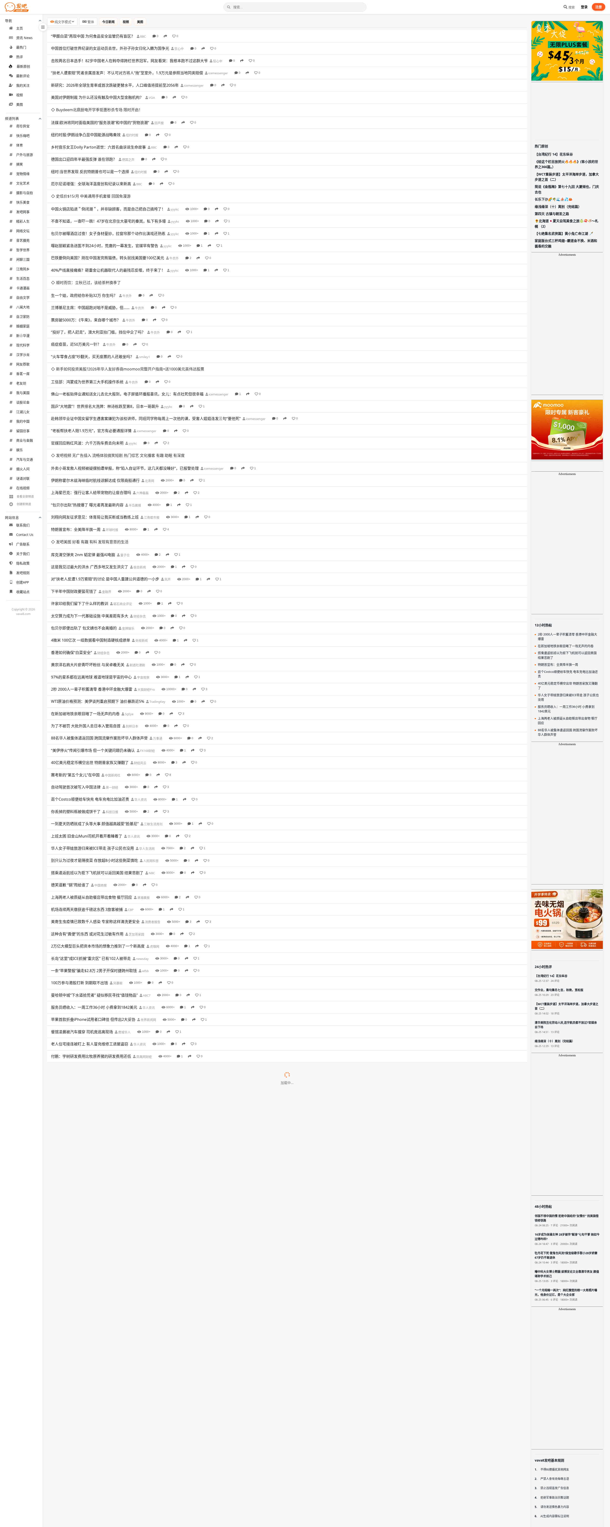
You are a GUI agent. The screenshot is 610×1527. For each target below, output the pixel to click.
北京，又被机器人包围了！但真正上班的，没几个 (93, 1492)
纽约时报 (131, 122)
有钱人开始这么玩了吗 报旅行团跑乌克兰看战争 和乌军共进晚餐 (105, 1247)
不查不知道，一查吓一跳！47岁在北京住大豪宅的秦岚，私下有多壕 (108, 195)
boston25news (151, 1003)
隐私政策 (23, 563)
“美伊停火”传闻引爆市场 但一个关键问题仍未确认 (93, 672)
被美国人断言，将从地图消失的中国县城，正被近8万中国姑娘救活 (107, 1467)
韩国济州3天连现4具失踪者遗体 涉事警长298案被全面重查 (100, 1076)
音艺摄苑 (23, 240)
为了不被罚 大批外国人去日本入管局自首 (86, 648)
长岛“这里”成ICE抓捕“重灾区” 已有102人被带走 (91, 880)
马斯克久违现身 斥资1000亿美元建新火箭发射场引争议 (97, 1064)
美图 (19, 104)
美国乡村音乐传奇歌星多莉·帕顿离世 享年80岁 (90, 1137)
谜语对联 (23, 478)
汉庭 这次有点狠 (65, 1210)
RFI (136, 1137)
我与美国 (23, 392)
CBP (130, 831)
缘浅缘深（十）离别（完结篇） (558, 206)
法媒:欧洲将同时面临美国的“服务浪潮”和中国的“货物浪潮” (100, 109)
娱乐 (19, 450)
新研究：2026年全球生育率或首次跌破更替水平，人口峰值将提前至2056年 (115, 85)
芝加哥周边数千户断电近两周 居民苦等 (84, 990)
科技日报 (111, 734)
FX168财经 (147, 672)
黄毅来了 (140, 1040)
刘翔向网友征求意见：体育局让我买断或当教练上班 (95, 452)
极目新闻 (139, 489)
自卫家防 (23, 316)
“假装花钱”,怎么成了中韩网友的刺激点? (84, 1333)
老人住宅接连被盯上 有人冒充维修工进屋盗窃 (89, 966)
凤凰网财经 (144, 978)
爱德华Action (168, 1358)
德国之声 (127, 147)
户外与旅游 (24, 154)
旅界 (86, 1211)
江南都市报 (151, 452)
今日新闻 (108, 22)
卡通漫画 (23, 288)
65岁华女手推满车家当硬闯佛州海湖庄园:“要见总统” (95, 1418)
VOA (151, 97)
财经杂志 (139, 538)
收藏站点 (23, 591)
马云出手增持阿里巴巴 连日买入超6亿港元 (87, 1161)
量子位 (125, 477)
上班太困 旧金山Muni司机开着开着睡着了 (86, 758)
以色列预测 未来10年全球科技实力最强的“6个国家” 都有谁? (101, 1088)
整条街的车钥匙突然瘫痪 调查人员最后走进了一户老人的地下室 (105, 1223)
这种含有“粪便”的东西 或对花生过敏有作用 (87, 855)
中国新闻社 (112, 697)
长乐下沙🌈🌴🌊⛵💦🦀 (553, 199)
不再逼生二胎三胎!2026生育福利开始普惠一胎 (90, 1039)
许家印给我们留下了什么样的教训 (79, 525)
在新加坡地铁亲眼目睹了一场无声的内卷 (85, 635)
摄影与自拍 (24, 192)
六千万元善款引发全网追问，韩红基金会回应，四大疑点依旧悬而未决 (110, 1479)
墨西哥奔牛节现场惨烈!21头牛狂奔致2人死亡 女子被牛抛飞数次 (104, 1027)
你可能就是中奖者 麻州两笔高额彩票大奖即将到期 (93, 1002)
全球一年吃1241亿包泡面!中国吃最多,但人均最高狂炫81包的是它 (106, 1406)
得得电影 (156, 1394)
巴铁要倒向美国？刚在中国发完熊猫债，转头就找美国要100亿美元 (107, 232)
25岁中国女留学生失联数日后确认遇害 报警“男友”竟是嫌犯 (101, 1186)
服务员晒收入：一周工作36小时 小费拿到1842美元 (94, 929)
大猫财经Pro (146, 611)
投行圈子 (114, 1260)
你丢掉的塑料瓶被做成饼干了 (76, 733)
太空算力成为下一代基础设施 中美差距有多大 (89, 537)
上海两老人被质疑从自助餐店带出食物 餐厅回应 (91, 819)
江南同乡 (23, 269)
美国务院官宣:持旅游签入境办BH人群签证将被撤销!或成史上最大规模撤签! (114, 1271)
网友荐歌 (23, 364)
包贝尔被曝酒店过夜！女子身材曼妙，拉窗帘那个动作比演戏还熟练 (108, 207)
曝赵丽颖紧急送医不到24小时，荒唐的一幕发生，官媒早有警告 (104, 219)
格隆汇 (87, 1382)
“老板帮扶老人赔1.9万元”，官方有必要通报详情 (91, 378)
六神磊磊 (142, 428)
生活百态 (23, 278)
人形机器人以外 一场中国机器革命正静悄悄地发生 (93, 1125)
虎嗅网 (154, 868)
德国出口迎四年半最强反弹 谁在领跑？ (84, 146)
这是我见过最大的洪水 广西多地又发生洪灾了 (89, 488)
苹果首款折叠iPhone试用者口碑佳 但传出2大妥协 (93, 941)
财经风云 (139, 685)
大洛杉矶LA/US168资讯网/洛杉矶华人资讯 (211, 1272)
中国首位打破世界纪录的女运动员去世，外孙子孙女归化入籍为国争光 (110, 48)
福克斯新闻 (169, 1309)
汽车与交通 (24, 459)
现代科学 (23, 345)
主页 (19, 28)
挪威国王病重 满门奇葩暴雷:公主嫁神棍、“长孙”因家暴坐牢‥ (102, 1320)
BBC (142, 36)
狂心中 (179, 48)
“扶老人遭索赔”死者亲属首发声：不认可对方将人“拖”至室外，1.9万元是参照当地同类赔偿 (127, 72)
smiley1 (144, 318)
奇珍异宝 (23, 126)
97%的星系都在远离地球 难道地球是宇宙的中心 (91, 599)
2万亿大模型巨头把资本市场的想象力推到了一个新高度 (98, 868)
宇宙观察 (142, 599)
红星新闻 (162, 1101)
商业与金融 (24, 440)
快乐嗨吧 (23, 135)
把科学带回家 (173, 1223)
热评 (19, 57)
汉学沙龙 (23, 354)
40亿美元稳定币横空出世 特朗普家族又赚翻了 (90, 684)
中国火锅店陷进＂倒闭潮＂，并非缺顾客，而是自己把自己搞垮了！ (108, 183)
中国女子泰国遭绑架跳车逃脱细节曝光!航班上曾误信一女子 (101, 1100)
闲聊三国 (23, 259)
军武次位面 (172, 1248)
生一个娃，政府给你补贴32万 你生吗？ (84, 256)
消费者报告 (152, 844)
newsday (142, 880)
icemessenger (218, 73)
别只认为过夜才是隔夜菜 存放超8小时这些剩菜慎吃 (94, 782)
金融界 (106, 513)
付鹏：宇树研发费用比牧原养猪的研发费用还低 (91, 978)
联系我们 (23, 525)
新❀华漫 (23, 335)
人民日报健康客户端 (183, 1015)
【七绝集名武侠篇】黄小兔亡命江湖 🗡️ (564, 233)
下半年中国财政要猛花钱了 (74, 513)
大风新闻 (161, 1076)
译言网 (168, 1027)
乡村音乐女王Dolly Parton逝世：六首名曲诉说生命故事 (98, 134)
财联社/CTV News (152, 1443)
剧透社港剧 (137, 587)
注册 (598, 7)
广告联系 (23, 544)
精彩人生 (23, 221)
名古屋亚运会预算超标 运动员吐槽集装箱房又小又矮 (95, 1149)
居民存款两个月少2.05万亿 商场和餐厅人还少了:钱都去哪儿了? (104, 1112)
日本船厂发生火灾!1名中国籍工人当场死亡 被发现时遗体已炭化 (104, 1235)
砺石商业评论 (122, 526)
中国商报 (100, 807)
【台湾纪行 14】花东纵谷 (554, 154)
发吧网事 (23, 212)
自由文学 (23, 297)
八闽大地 (23, 307)
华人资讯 (140, 721)
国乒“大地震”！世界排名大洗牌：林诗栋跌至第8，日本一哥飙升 (105, 354)
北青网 (149, 416)
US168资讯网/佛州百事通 (161, 1419)
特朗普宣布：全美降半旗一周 (76, 464)
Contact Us (24, 534)
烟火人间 (23, 469)
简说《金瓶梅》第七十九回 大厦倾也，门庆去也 (567, 189)
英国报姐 (164, 1321)
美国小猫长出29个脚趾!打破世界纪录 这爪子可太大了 (96, 1051)
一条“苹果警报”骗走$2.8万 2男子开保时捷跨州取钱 (94, 892)
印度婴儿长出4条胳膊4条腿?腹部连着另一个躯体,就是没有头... (103, 1308)
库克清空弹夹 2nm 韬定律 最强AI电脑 (83, 476)
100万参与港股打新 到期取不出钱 (79, 905)
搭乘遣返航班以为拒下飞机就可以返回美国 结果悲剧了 (97, 794)
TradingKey (157, 624)
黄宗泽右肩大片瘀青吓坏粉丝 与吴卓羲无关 (87, 586)
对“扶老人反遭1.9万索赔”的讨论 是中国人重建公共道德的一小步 (105, 501)
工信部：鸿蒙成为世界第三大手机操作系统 (87, 329)
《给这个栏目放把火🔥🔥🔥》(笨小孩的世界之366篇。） (566, 164)
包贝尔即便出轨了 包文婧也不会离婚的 (84, 550)
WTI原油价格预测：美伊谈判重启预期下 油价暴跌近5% (97, 623)
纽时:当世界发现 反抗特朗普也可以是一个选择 (90, 158)
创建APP (22, 582)
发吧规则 (23, 572)
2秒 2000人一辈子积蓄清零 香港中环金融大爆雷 (91, 611)
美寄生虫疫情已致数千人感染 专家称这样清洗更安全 (95, 843)
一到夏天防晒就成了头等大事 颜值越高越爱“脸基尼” (95, 746)
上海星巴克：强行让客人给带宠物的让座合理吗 (91, 427)
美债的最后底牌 (64, 1382)
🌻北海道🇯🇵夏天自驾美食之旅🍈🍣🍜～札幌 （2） (566, 223)
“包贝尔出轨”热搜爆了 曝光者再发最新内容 (87, 440)
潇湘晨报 (143, 819)
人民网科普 (150, 783)
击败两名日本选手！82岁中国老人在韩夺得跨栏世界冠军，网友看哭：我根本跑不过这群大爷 (129, 60)
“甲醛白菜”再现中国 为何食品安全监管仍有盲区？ (93, 36)
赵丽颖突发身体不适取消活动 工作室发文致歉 (89, 1198)
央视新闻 (141, 562)
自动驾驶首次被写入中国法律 (76, 709)
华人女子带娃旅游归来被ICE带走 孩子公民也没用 (92, 770)
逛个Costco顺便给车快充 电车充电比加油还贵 (90, 721)
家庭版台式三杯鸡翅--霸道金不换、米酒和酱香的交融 (566, 243)
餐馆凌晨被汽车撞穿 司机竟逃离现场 (82, 953)
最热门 (21, 47)
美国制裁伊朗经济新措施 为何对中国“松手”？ (89, 1455)
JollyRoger (124, 1517)
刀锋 (171, 1468)
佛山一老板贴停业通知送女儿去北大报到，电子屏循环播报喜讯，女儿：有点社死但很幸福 (127, 342)
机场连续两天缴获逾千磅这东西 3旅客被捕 (87, 831)
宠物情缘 (23, 173)
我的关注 (23, 85)
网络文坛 (23, 231)
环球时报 (111, 465)
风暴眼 (117, 905)
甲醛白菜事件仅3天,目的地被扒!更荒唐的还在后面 (93, 1345)
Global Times (164, 1186)
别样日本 (131, 648)
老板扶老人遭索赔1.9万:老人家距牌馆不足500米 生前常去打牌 (103, 1174)
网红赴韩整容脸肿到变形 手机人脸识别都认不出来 (93, 1431)
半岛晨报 (134, 440)
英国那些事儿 (155, 1052)
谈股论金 (23, 402)
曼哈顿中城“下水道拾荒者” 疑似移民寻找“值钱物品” (94, 917)
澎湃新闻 (133, 1162)
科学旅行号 (164, 1089)
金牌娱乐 (127, 550)
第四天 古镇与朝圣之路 (552, 213)
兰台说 (167, 1113)
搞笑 (19, 164)
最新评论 (23, 76)
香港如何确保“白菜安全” (71, 574)
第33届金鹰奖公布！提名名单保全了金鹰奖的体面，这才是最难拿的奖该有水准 (118, 1504)
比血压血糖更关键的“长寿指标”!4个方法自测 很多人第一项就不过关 (108, 1015)
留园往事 (23, 431)
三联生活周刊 (153, 746)
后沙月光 (116, 1284)
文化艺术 (23, 183)
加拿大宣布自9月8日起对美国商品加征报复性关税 (93, 1443)
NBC (151, 795)
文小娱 (138, 1199)
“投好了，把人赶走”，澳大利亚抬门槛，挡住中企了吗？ (98, 293)
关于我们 (23, 553)
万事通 (157, 660)
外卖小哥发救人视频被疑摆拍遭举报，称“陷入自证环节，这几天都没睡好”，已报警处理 (125, 403)
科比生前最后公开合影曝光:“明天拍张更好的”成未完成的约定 (102, 1357)
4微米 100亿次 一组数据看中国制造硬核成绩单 (90, 562)
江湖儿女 (23, 411)
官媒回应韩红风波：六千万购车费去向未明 (87, 391)
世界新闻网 (148, 942)
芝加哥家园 (136, 856)
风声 (167, 501)
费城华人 (124, 954)
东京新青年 (171, 1235)
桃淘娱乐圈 (148, 1431)
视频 (19, 95)
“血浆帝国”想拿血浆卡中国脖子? (78, 1284)
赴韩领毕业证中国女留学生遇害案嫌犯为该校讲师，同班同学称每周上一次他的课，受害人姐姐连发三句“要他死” (146, 366)
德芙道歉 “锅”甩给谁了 (70, 807)
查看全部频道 (25, 496)
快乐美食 (23, 202)
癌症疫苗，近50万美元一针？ (76, 305)
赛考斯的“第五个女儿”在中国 (75, 696)
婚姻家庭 (23, 326)
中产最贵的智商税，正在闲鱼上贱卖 (81, 1516)
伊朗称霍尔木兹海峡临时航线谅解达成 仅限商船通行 (95, 415)
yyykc (174, 183)
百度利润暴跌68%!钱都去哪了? (77, 1259)
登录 (584, 7)
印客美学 (128, 1333)
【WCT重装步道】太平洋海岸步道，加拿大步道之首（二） (567, 177)
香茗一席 (23, 373)
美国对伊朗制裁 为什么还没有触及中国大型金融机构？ (97, 97)
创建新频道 (24, 504)
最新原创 (23, 66)
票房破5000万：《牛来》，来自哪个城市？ (86, 281)
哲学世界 (23, 250)
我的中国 (23, 421)
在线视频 (23, 488)
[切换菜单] (43, 27)
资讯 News (24, 37)
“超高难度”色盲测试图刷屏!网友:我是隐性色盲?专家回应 (98, 1369)
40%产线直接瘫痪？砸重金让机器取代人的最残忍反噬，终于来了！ (108, 244)
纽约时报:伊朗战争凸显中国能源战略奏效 (86, 122)
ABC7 (146, 917)
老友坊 (21, 383)
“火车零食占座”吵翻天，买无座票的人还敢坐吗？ (92, 317)
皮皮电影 (140, 1296)
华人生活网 (146, 770)
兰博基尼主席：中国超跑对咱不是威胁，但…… (90, 268)
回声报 (159, 110)
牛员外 (174, 232)
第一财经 (111, 709)
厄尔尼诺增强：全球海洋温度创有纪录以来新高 (91, 170)
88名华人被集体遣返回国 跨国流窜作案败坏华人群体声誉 (99, 660)
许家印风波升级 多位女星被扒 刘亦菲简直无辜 (90, 1296)
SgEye (128, 636)
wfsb (145, 893)
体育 (19, 145)
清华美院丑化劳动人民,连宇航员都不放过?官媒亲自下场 (98, 1394)
